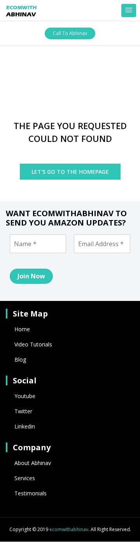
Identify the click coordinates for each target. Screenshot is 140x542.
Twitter (23, 411)
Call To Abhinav (70, 33)
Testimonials (30, 493)
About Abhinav (32, 463)
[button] (128, 10)
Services (24, 478)
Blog (20, 359)
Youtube (24, 396)
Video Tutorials (33, 344)
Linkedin (24, 426)
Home (22, 329)
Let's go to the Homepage (70, 171)
